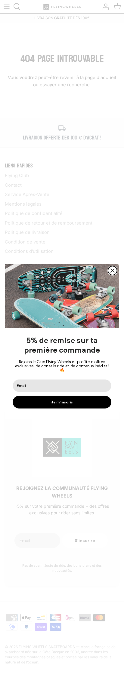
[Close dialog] (112, 270)
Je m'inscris (62, 402)
